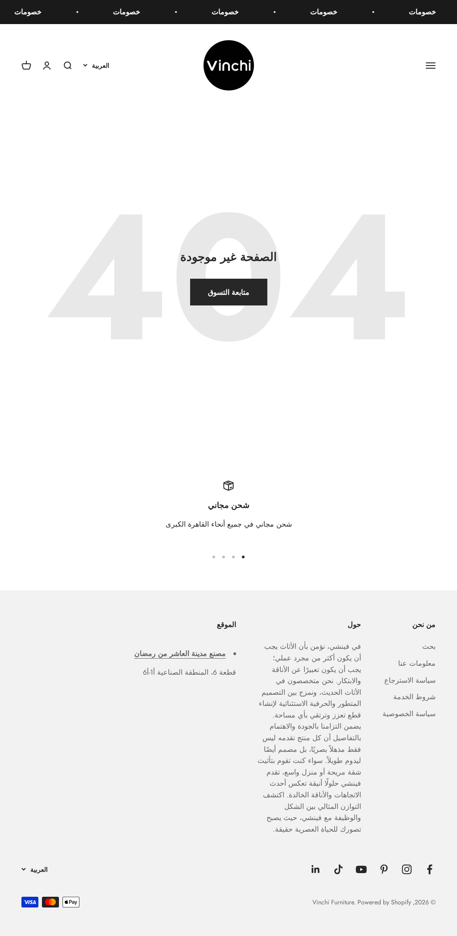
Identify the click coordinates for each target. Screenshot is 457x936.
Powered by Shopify (384, 902)
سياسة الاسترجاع (410, 680)
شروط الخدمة (414, 697)
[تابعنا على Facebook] (430, 869)
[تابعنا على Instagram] (407, 869)
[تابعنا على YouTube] (361, 869)
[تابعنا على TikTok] (338, 869)
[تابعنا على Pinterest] (384, 869)
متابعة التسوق (228, 292)
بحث (429, 646)
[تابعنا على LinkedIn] (316, 869)
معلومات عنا (417, 663)
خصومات (425, 12)
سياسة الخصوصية (409, 714)
